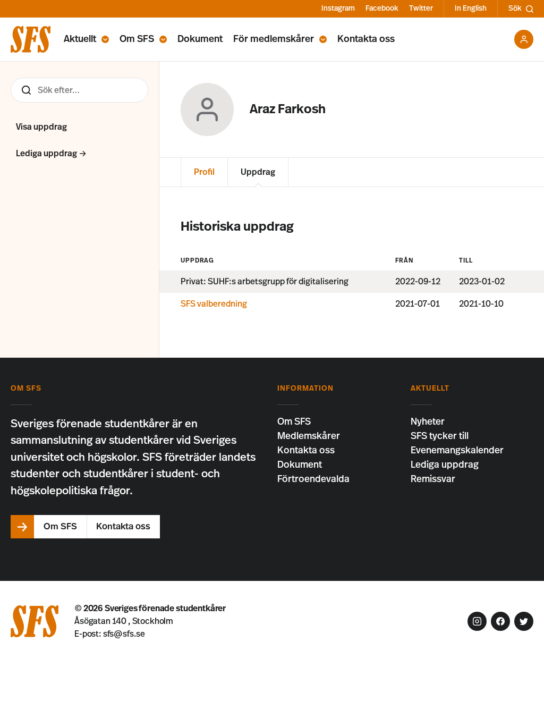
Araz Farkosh (288, 109)
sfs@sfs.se (124, 634)
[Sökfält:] (79, 90)
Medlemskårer (308, 436)
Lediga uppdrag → (51, 153)
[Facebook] (500, 621)
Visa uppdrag (41, 127)
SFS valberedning (214, 304)
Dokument (200, 39)
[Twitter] (523, 621)
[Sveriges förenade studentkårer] (30, 39)
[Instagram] (477, 621)
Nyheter (428, 422)
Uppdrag (258, 172)
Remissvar (433, 479)
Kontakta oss (366, 39)
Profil (204, 172)
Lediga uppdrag (445, 465)
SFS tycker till (440, 436)
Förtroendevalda (313, 479)
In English (471, 8)
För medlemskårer (273, 39)
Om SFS (137, 39)
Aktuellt (80, 39)
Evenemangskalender (457, 450)
